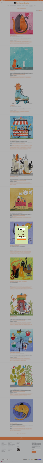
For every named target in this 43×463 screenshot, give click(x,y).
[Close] (27, 223)
